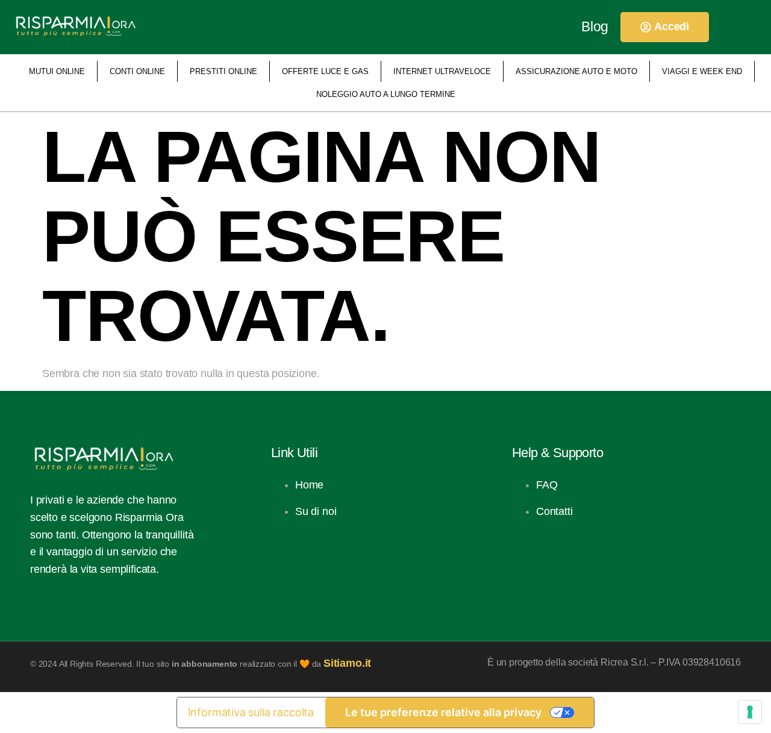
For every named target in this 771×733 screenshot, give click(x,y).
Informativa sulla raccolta (251, 712)
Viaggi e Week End (702, 71)
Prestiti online (223, 71)
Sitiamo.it (347, 663)
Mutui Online (57, 71)
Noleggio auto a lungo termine (385, 94)
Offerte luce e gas (325, 71)
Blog (594, 26)
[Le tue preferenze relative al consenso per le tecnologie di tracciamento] (749, 711)
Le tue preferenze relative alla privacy (443, 712)
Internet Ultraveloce (442, 71)
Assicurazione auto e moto (576, 71)
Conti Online (137, 71)
